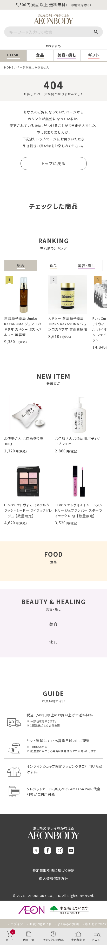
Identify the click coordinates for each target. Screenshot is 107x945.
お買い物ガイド (40, 924)
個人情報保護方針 (53, 878)
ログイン (16, 924)
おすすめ (54, 46)
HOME (9, 67)
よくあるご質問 (68, 924)
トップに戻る (53, 163)
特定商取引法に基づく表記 (53, 870)
